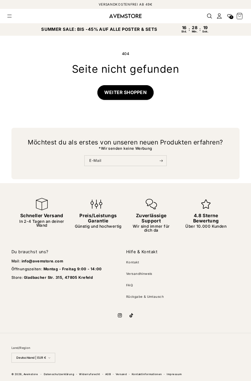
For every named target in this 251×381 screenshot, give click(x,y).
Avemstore (31, 374)
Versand (121, 374)
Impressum (174, 374)
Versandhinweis (139, 274)
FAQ (129, 285)
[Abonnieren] (161, 160)
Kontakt (132, 262)
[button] (10, 16)
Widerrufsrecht (89, 374)
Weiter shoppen (125, 92)
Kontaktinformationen (147, 374)
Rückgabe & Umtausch (145, 296)
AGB (108, 374)
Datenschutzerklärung (59, 374)
